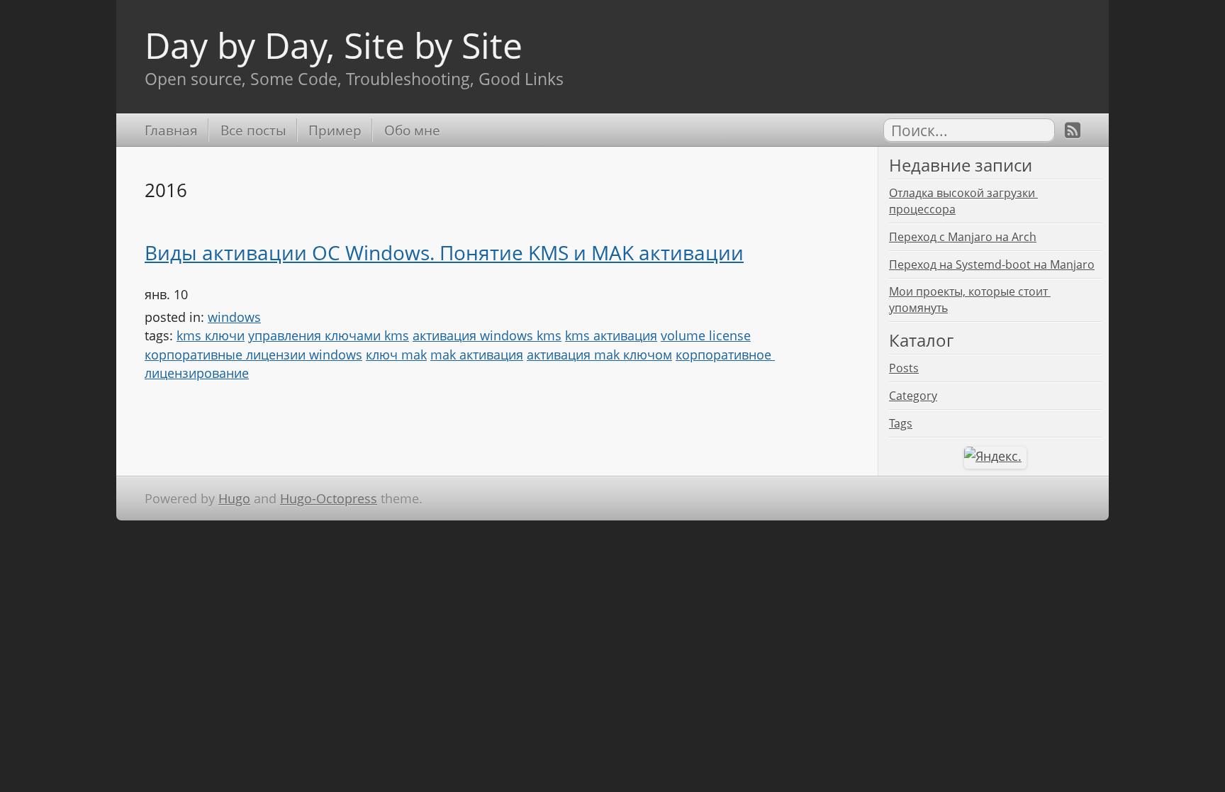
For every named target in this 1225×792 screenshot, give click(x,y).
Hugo (234, 498)
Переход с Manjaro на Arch (962, 237)
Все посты (253, 130)
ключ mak (396, 354)
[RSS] (1072, 130)
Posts (904, 368)
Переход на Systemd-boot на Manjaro (992, 264)
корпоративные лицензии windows (253, 354)
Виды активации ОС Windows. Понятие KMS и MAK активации (444, 252)
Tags (900, 423)
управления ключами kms (328, 335)
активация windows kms (487, 335)
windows (234, 316)
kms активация (611, 335)
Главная (171, 130)
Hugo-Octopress (328, 498)
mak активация (476, 354)
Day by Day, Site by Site (333, 45)
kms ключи (211, 335)
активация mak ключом (599, 354)
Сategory (913, 395)
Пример (335, 130)
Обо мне (412, 130)
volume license (706, 335)
